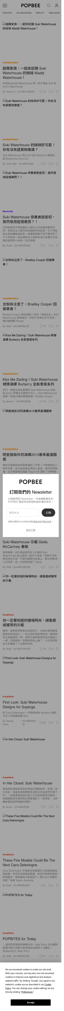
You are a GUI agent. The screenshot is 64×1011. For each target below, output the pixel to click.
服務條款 (37, 521)
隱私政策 (47, 521)
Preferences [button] (27, 992)
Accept (30, 1002)
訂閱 (48, 512)
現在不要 (30, 530)
